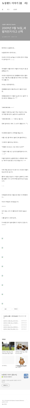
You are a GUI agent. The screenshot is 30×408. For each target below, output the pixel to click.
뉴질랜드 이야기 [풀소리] (14, 3)
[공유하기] (8, 309)
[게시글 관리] (10, 309)
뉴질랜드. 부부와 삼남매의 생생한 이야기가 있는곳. (11, 381)
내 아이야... (6, 325)
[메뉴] (27, 3)
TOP (26, 401)
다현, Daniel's (14, 316)
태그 (8, 9)
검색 (23, 3)
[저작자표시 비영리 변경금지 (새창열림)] (21, 309)
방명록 (15, 9)
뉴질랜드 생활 (7, 316)
